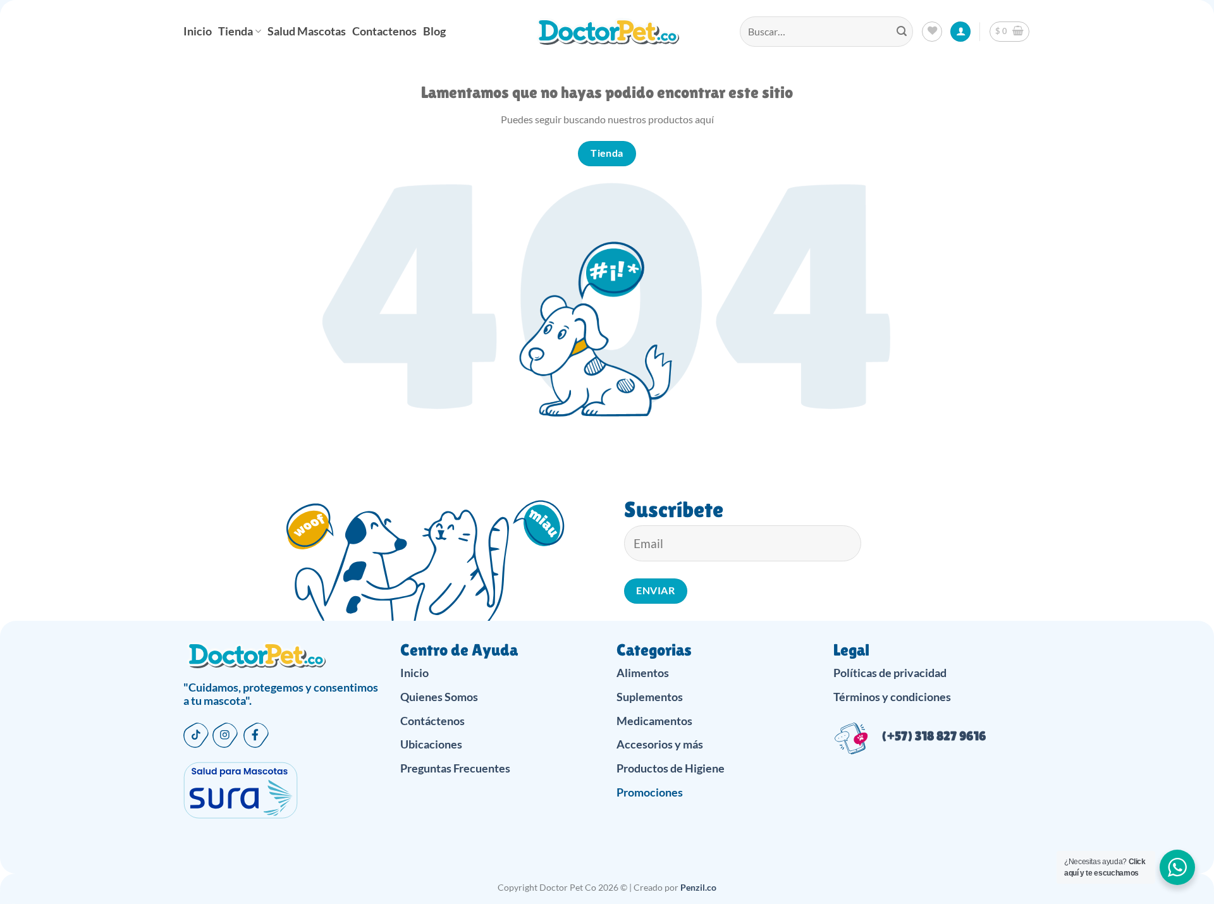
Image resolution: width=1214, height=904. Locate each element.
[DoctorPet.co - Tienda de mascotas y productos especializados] (607, 31)
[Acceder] (960, 31)
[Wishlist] (932, 31)
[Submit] (901, 31)
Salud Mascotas (306, 31)
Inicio (197, 31)
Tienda (235, 31)
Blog (434, 31)
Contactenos (384, 31)
